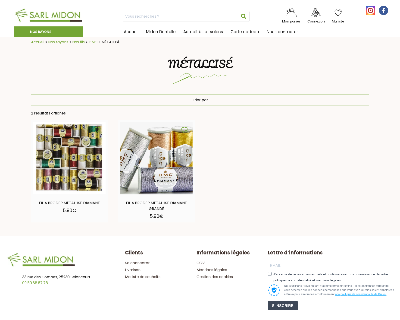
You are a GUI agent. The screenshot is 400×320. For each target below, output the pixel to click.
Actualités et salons (203, 32)
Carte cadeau (245, 32)
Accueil (131, 32)
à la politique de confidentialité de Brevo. (360, 294)
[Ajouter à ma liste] (97, 130)
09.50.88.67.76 (35, 282)
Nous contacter (282, 32)
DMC (93, 42)
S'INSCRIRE (283, 306)
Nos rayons (40, 32)
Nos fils (78, 42)
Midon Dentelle (161, 32)
